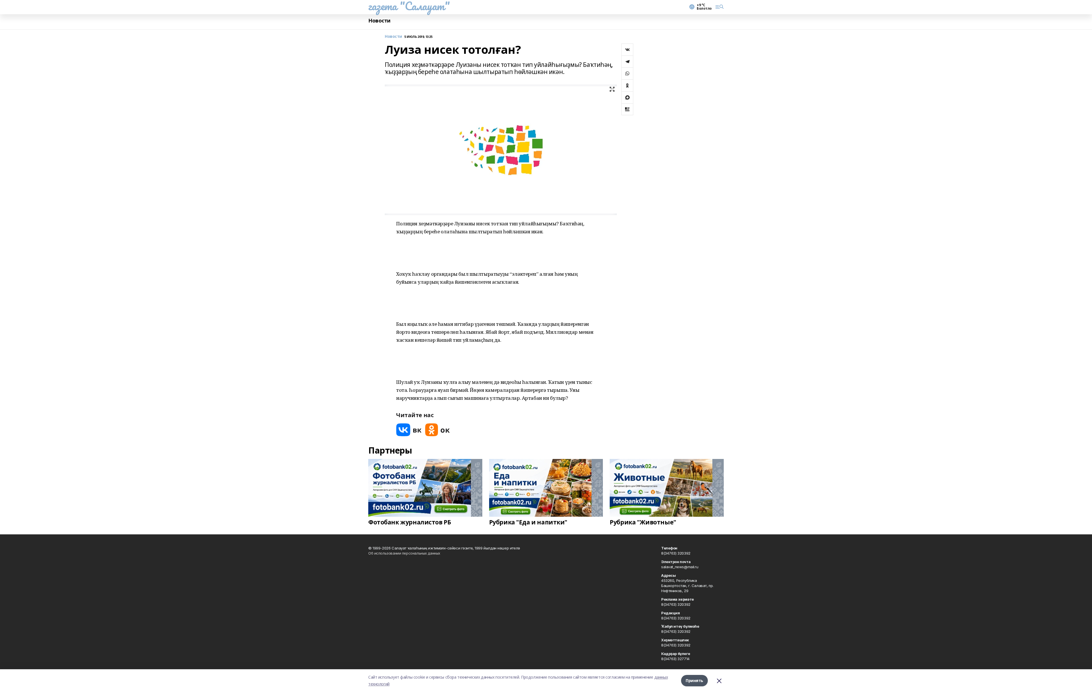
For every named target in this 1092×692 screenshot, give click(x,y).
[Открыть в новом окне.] (409, 429)
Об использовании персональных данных (404, 553)
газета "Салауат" (409, 6)
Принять (694, 680)
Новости (379, 21)
